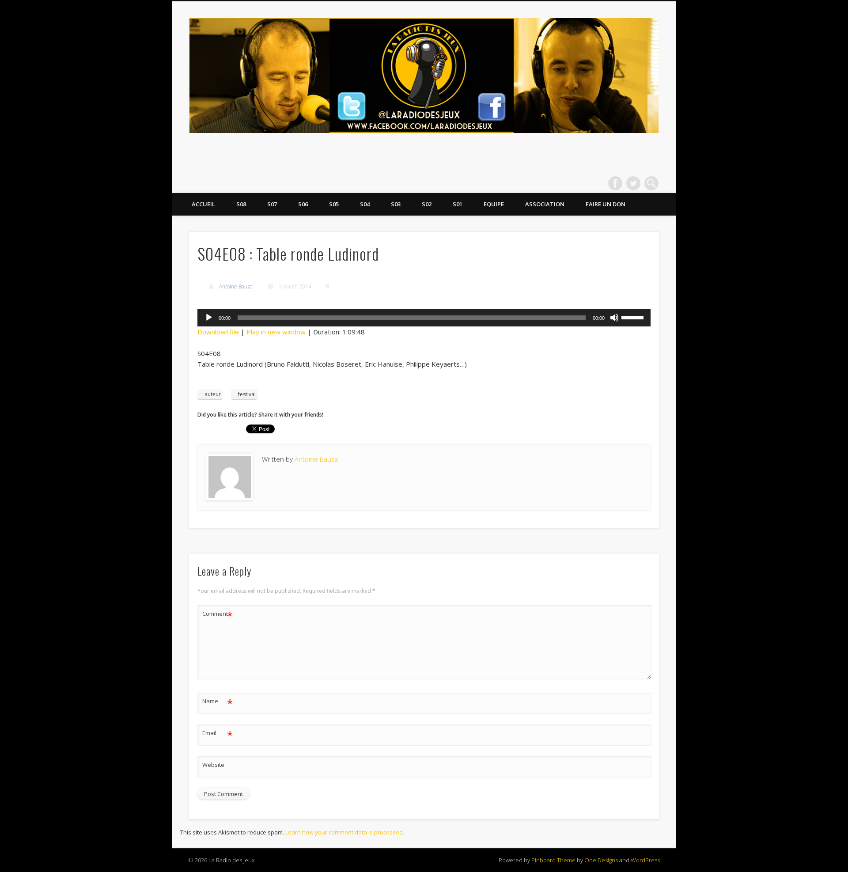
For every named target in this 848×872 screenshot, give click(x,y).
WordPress (645, 860)
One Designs (601, 860)
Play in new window (276, 331)
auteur (212, 394)
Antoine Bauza (236, 286)
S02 (427, 204)
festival (247, 394)
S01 (457, 204)
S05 (334, 204)
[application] (424, 317)
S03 (396, 204)
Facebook (615, 183)
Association (544, 204)
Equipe (494, 204)
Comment (217, 615)
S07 (272, 204)
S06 (303, 204)
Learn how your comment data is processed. (344, 832)
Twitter (633, 183)
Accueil (203, 204)
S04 (365, 204)
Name (217, 702)
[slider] (633, 317)
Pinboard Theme (553, 860)
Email (217, 734)
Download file (218, 331)
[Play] (208, 317)
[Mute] (614, 317)
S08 (241, 204)
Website (213, 765)
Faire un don (605, 204)
